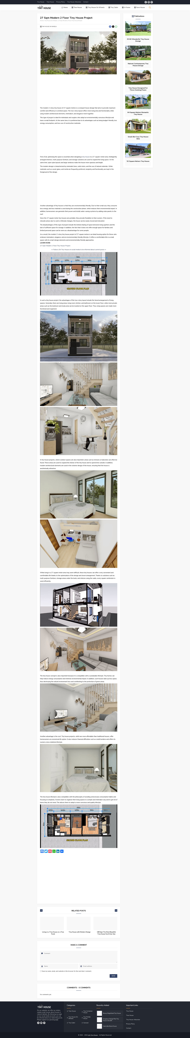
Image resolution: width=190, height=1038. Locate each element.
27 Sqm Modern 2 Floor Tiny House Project (55, 246)
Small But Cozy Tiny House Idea (138, 138)
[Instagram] (149, 2)
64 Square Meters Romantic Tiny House (138, 113)
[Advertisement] (78, 91)
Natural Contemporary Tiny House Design (138, 65)
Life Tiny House (93, 1035)
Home (41, 20)
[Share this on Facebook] (110, 26)
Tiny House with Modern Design (53, 932)
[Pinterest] (152, 2)
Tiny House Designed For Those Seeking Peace (138, 89)
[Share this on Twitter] (113, 26)
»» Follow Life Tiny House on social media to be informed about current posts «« (78, 249)
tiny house (85, 157)
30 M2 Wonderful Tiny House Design (138, 40)
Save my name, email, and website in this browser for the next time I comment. (66, 971)
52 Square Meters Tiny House (138, 161)
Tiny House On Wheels (51, 20)
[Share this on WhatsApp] (116, 26)
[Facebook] (146, 2)
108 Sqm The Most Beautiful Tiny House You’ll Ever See (79, 933)
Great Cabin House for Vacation (106, 932)
